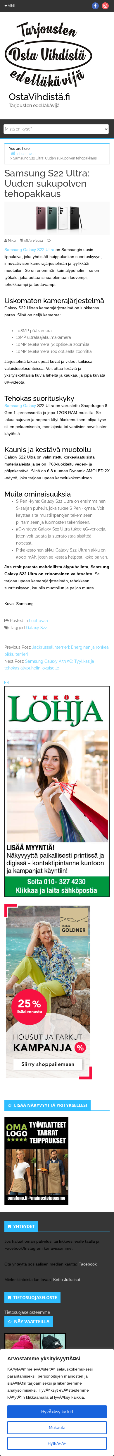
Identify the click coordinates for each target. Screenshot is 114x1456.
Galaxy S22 (36, 627)
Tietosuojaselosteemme (27, 1312)
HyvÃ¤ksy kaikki (57, 1411)
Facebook (87, 1264)
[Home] (13, 153)
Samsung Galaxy (20, 405)
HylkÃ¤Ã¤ (57, 1443)
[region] (57, 1402)
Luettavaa (38, 620)
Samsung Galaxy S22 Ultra (29, 249)
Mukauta (57, 1427)
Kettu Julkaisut (66, 1279)
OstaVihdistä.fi (39, 96)
